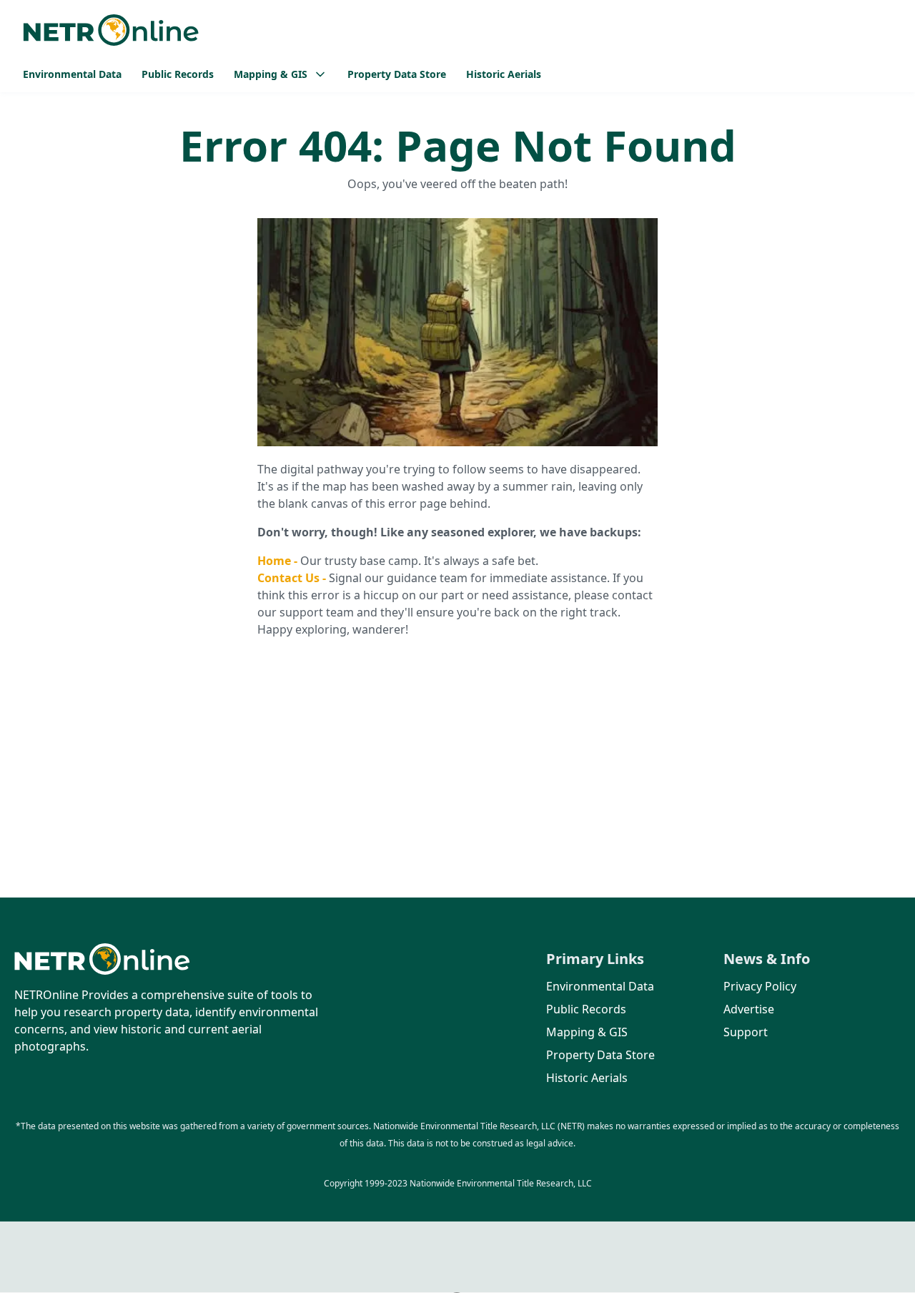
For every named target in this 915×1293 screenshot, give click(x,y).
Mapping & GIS (587, 1032)
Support (745, 1032)
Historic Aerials (503, 74)
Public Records (178, 74)
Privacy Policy (759, 986)
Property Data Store (396, 74)
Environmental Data (72, 74)
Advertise (748, 1009)
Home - (278, 561)
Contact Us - (293, 578)
